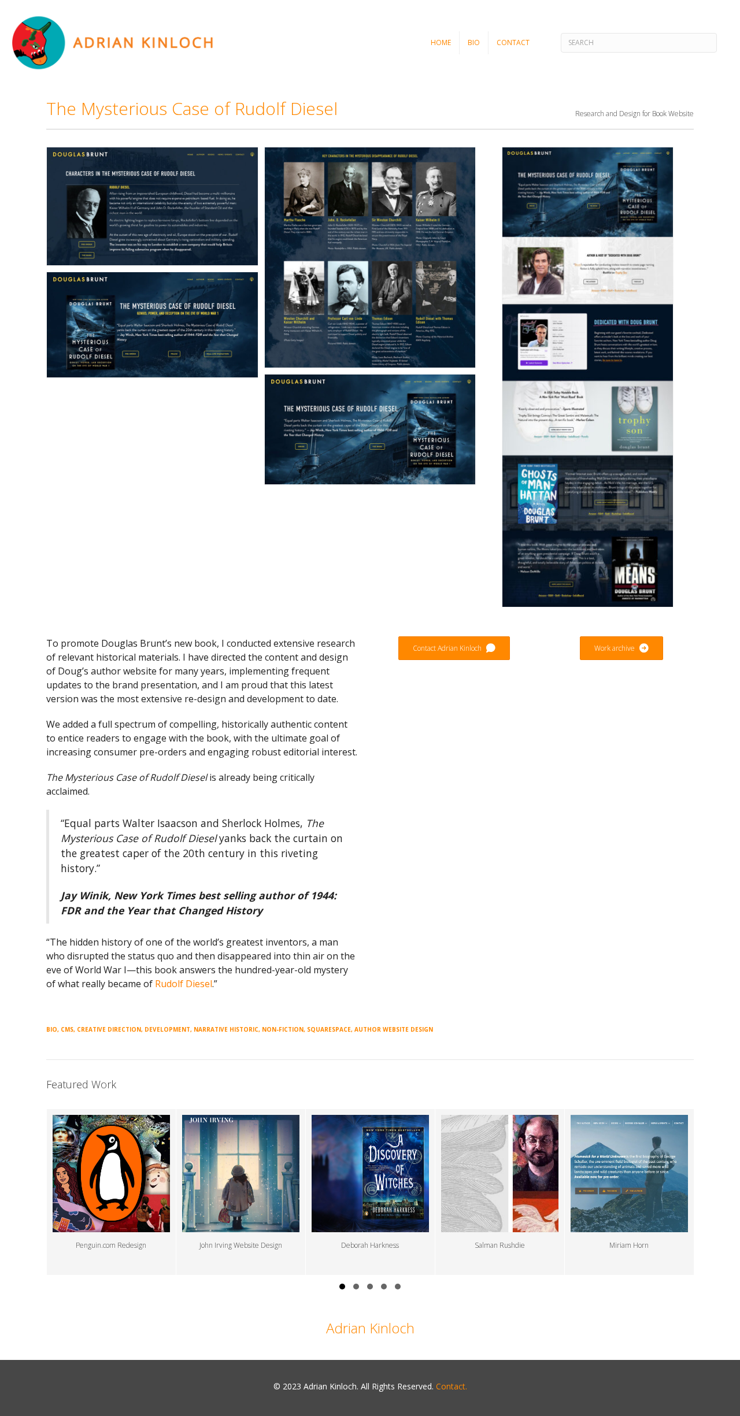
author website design (393, 1029)
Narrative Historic (226, 1029)
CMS (67, 1029)
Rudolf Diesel (183, 983)
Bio (474, 42)
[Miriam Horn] (629, 1192)
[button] (342, 1286)
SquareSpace (329, 1029)
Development (167, 1029)
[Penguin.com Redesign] (111, 1192)
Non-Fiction (283, 1029)
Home (441, 42)
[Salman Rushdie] (499, 1192)
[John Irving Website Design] (240, 1192)
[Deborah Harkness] (370, 1192)
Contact (513, 42)
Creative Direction (109, 1029)
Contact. (451, 1386)
